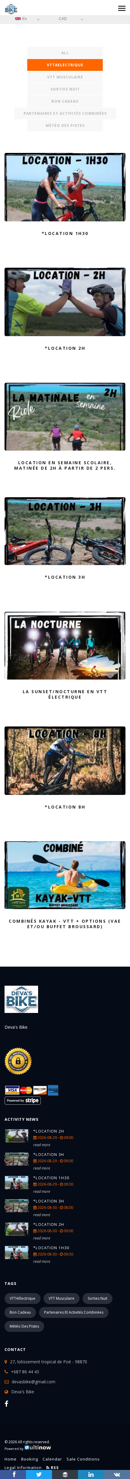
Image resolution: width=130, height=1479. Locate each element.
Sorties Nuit (65, 89)
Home (11, 1459)
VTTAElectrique (65, 65)
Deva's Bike (22, 1392)
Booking (29, 1459)
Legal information (23, 1467)
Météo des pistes (65, 125)
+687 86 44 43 (25, 1372)
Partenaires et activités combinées (65, 113)
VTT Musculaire (65, 77)
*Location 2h (48, 1131)
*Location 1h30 (51, 1178)
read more (41, 1144)
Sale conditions (83, 1459)
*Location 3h (48, 1154)
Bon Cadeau (65, 101)
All (65, 52)
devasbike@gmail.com (33, 1382)
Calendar (52, 1459)
